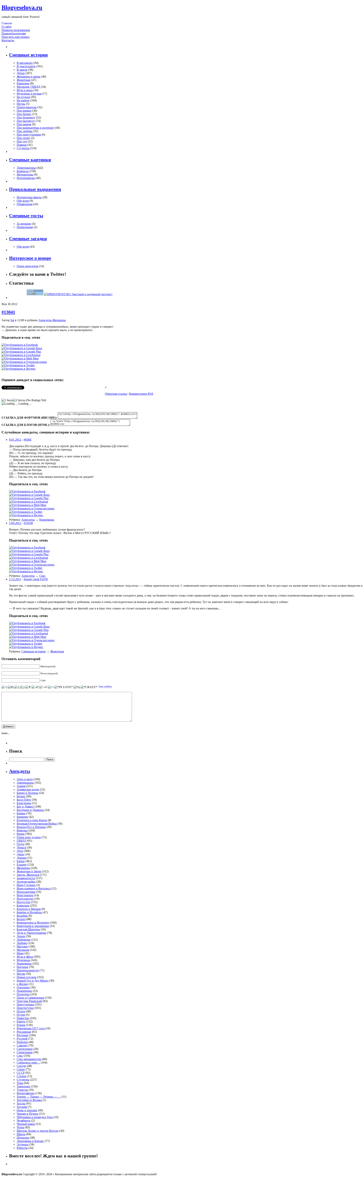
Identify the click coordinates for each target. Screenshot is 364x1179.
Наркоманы (46, 519)
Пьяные (22, 144)
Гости (20, 844)
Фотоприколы (26, 178)
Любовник (24, 939)
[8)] (10, 687)
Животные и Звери (29, 871)
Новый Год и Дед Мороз (32, 980)
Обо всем (23, 200)
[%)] (77, 687)
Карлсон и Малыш (29, 909)
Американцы (25, 782)
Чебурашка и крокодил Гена (35, 1117)
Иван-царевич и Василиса (34, 888)
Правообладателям (14, 33)
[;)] (22, 687)
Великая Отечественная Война (37, 823)
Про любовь (24, 131)
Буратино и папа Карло (32, 820)
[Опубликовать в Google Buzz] (22, 348)
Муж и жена (25, 90)
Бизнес (21, 796)
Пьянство (23, 1018)
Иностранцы (25, 895)
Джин (20, 854)
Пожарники (24, 990)
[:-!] (51, 687)
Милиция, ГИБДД (28, 86)
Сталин (21, 1076)
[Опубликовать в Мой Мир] (20, 358)
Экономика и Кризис (30, 1141)
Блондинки (24, 803)
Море (20, 953)
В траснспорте (26, 66)
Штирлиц (23, 1137)
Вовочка (22, 830)
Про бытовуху (26, 120)
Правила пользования (16, 30)
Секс (42, 575)
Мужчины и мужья (29, 93)
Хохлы (21, 1103)
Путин (21, 1014)
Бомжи (21, 813)
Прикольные (25, 227)
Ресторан (22, 1035)
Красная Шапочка (28, 929)
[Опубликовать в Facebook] (20, 344)
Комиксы (23, 171)
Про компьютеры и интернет (35, 127)
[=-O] (43, 687)
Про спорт (23, 138)
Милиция (23, 949)
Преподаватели (27, 107)
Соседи (21, 1066)
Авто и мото (25, 779)
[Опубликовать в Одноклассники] (24, 361)
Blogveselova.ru (22, 7)
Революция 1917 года (31, 1028)
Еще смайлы (105, 686)
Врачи (21, 833)
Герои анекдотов (27, 266)
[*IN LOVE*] (63, 687)
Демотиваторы (26, 167)
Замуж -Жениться (28, 874)
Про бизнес (24, 114)
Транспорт (23, 1086)
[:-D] (34, 687)
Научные (22, 967)
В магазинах (25, 62)
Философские (26, 1093)
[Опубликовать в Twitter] (18, 365)
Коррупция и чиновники (33, 926)
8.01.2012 (15, 439)
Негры (21, 103)
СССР (21, 1072)
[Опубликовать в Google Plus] (21, 351)
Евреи (21, 861)
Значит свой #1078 (36, 579)
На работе (23, 100)
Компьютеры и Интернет (33, 922)
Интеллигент (25, 898)
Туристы (22, 1089)
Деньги (21, 847)
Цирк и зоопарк (27, 1110)
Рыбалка (22, 1042)
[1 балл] (7, 400)
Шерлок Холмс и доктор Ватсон (37, 1130)
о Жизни (22, 984)
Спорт (21, 1069)
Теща (20, 1083)
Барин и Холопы (27, 792)
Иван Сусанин (26, 885)
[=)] (4, 687)
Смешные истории (33, 651)
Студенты (23, 148)
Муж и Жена (25, 956)
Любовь (22, 943)
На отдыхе (23, 97)
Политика (23, 994)
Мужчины (23, 960)
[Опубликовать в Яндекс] (19, 368)
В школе (22, 69)
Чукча (20, 1127)
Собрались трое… (28, 1062)
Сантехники (25, 1048)
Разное (21, 1025)
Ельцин (22, 864)
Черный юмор (26, 1124)
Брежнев (22, 816)
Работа (21, 1021)
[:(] (16, 687)
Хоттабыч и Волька (29, 1100)
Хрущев (22, 1106)
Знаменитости (26, 878)
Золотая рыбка (26, 881)
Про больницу (26, 117)
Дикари (22, 857)
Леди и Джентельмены (31, 932)
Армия (21, 786)
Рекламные (24, 1031)
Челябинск (24, 1120)
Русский (22, 1038)
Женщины (59, 320)
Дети (20, 850)
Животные (24, 80)
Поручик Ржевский (29, 1001)
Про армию (24, 110)
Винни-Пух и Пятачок (31, 827)
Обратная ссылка (116, 393)
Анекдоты (45, 320)
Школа (21, 1134)
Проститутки (25, 1007)
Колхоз (21, 919)
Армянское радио (28, 789)
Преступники (25, 1004)
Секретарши (25, 1052)
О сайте (7, 26)
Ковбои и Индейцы (29, 912)
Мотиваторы (25, 174)
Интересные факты (29, 197)
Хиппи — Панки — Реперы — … (39, 1096)
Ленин (21, 936)
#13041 (8, 312)
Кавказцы (23, 83)
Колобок (22, 915)
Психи (21, 1011)
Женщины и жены (28, 76)
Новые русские (26, 977)
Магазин (22, 946)
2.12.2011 (15, 579)
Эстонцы (22, 1144)
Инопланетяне (26, 891)
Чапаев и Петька (27, 1113)
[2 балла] (19, 400)
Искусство (23, 902)
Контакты (8, 40)
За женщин (24, 223)
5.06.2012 (15, 523)
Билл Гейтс (24, 799)
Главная (7, 23)
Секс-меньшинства (29, 1059)
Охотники (23, 987)
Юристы (22, 1147)
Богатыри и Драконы (30, 810)
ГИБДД (21, 840)
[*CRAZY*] (89, 687)
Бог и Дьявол (25, 806)
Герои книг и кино (29, 837)
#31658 (28, 523)
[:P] (28, 687)
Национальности (28, 970)
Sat (12, 320)
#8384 (27, 439)
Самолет (22, 1045)
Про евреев (24, 124)
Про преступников (29, 134)
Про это (22, 141)
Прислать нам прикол (16, 36)
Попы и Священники (30, 997)
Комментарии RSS (141, 393)
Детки (21, 73)
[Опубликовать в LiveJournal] (21, 355)
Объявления (24, 204)
